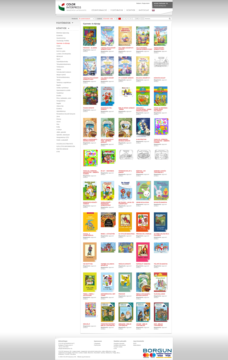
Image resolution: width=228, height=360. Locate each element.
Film (58, 124)
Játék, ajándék (61, 132)
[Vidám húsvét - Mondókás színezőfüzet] (109, 190)
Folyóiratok (117, 10)
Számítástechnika (62, 61)
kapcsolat (144, 10)
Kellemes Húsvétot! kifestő (126, 48)
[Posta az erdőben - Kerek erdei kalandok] (162, 96)
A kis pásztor (141, 139)
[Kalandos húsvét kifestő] (109, 66)
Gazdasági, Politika (63, 41)
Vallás (58, 80)
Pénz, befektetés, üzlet (64, 98)
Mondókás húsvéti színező (90, 203)
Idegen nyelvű (61, 75)
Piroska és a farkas (143, 234)
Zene (58, 116)
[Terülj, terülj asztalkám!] (91, 282)
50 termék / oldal (108, 18)
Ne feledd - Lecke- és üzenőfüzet (126, 203)
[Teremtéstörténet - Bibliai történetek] (109, 312)
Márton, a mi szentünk (140, 171)
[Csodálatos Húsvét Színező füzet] (109, 36)
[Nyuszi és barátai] (162, 190)
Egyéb (59, 85)
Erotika (59, 95)
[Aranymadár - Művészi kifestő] (127, 127)
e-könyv (59, 129)
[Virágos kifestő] (127, 252)
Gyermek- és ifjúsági (63, 43)
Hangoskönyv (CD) (63, 137)
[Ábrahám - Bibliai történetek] (127, 312)
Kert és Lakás (61, 51)
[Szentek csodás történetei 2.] (162, 159)
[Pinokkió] (127, 282)
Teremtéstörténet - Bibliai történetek (108, 324)
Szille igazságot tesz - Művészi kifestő (107, 141)
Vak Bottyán (88, 264)
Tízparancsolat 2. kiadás (125, 171)
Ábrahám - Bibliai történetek (125, 324)
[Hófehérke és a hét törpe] (109, 282)
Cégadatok (97, 343)
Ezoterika (60, 35)
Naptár (59, 103)
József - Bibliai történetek (141, 324)
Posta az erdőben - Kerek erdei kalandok (161, 109)
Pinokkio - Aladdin (90, 48)
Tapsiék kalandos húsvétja (107, 264)
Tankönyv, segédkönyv (64, 82)
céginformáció (99, 10)
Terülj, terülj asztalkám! (88, 294)
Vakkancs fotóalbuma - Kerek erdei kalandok (143, 109)
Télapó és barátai (160, 264)
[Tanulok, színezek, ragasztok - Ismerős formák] (162, 127)
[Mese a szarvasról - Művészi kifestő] (91, 127)
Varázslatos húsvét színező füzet (90, 78)
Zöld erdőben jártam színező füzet (144, 48)
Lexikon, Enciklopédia (64, 54)
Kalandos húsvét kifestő (107, 78)
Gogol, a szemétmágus (88, 234)
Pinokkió (122, 294)
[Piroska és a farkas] (144, 222)
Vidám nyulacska (142, 202)
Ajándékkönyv (61, 111)
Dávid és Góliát (159, 78)
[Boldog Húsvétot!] (144, 66)
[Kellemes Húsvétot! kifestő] (127, 36)
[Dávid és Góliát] (162, 66)
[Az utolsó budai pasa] (127, 222)
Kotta (58, 127)
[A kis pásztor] (144, 127)
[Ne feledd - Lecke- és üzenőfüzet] (127, 190)
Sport (58, 59)
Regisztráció (145, 3)
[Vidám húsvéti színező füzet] (162, 36)
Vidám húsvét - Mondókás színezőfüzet (106, 204)
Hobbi (58, 46)
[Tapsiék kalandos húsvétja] (109, 252)
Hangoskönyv (61, 101)
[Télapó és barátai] (162, 252)
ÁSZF (135, 343)
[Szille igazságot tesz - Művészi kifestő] (109, 127)
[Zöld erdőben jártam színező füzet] (144, 36)
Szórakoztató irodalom (64, 72)
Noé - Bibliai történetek (158, 324)
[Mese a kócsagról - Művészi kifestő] (144, 282)
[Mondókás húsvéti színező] (91, 190)
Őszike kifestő (88, 108)
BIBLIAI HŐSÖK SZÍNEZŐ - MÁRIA (127, 108)
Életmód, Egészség (63, 33)
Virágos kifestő (125, 264)
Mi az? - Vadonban (107, 171)
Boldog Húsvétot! (143, 78)
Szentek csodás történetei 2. (160, 171)
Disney (59, 119)
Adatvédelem (137, 345)
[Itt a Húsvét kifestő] (127, 66)
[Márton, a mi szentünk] (144, 159)
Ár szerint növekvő (84, 18)
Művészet (60, 56)
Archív (59, 122)
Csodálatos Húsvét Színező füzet (108, 48)
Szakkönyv (60, 93)
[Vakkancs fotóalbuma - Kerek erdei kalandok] (144, 96)
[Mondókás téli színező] (109, 96)
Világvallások (159, 294)
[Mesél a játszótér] (109, 222)
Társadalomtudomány (64, 64)
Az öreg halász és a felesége (161, 234)
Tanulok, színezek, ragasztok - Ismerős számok (91, 172)
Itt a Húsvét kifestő (126, 78)
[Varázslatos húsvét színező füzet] (91, 66)
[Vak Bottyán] (91, 252)
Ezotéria (59, 109)
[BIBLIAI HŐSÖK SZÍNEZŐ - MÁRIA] (127, 96)
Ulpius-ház (60, 106)
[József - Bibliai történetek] (144, 312)
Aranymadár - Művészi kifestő (124, 140)
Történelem (60, 67)
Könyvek (131, 10)
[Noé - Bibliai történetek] (162, 312)
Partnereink (97, 345)
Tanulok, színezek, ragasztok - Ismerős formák (161, 141)
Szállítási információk (65, 146)
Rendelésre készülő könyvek (66, 114)
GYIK (58, 152)
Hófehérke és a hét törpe (108, 294)
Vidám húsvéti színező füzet (159, 48)
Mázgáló (86, 324)
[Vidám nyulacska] (144, 190)
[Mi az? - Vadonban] (109, 159)
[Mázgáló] (91, 312)
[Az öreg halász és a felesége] (162, 222)
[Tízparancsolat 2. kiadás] (127, 159)
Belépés (138, 3)
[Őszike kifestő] (91, 96)
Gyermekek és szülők (63, 90)
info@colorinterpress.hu (65, 348)
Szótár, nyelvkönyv (63, 88)
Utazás (59, 69)
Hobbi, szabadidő (62, 140)
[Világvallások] (162, 282)
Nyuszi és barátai (160, 202)
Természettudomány (63, 77)
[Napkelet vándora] (144, 252)
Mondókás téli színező (106, 108)
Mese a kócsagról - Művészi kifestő (143, 294)
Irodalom (59, 48)
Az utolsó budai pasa (127, 234)
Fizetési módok (62, 149)
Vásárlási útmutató (64, 144)
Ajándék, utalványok (63, 135)
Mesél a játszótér (108, 234)
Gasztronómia (61, 38)
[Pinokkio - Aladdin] (91, 36)
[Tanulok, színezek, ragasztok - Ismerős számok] (91, 159)
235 (137, 18)
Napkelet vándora (143, 264)
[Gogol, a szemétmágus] (91, 222)
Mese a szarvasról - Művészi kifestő (90, 140)
